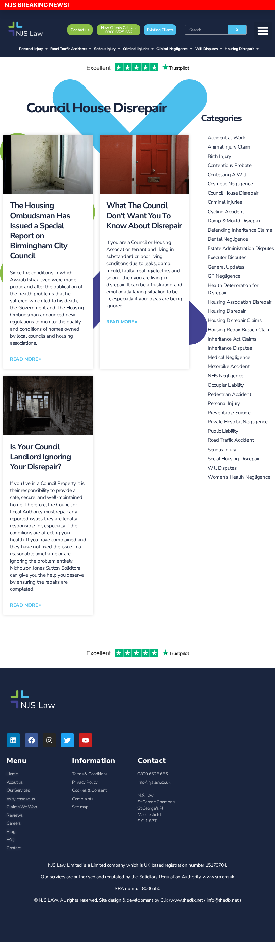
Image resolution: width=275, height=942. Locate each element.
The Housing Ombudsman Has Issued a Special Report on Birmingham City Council (40, 230)
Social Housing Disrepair (234, 458)
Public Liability (223, 431)
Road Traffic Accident (231, 440)
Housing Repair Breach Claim (239, 329)
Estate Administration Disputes (241, 248)
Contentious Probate (230, 165)
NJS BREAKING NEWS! (37, 4)
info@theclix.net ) (224, 900)
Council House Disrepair (96, 108)
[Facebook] (31, 740)
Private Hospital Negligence (238, 421)
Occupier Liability (226, 384)
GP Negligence (224, 276)
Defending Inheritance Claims (240, 230)
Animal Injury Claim (229, 146)
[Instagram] (49, 740)
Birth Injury (219, 156)
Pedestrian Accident (229, 394)
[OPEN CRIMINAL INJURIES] (152, 49)
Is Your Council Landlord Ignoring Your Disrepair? (40, 456)
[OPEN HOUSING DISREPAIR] (257, 49)
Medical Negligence (229, 357)
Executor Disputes (227, 257)
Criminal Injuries (225, 202)
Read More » (25, 359)
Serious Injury (222, 449)
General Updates (226, 266)
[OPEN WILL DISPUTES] (221, 49)
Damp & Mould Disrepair (234, 220)
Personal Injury (224, 403)
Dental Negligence (228, 239)
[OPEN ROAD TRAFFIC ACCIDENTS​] (90, 49)
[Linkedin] (13, 740)
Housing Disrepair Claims (235, 320)
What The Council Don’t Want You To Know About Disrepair (144, 215)
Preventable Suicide (229, 412)
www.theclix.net (186, 900)
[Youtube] (85, 740)
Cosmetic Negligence (230, 183)
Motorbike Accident (229, 366)
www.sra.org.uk (218, 877)
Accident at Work (226, 137)
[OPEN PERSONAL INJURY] (46, 49)
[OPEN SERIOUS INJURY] (119, 49)
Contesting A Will (227, 174)
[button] (263, 31)
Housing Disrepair (226, 311)
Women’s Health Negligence (239, 477)
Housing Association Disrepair (239, 302)
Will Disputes (222, 468)
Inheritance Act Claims (232, 339)
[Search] (237, 29)
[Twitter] (67, 740)
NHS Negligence (225, 375)
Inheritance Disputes (230, 348)
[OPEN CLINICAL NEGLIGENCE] (191, 49)
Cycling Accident (226, 211)
